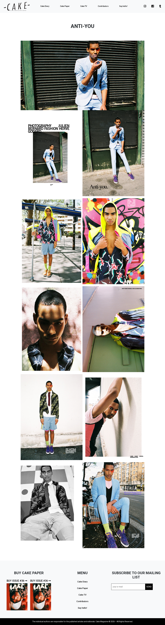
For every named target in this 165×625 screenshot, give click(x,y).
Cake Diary (44, 6)
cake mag (17, 6)
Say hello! (123, 6)
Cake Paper (65, 6)
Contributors (103, 6)
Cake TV (83, 6)
